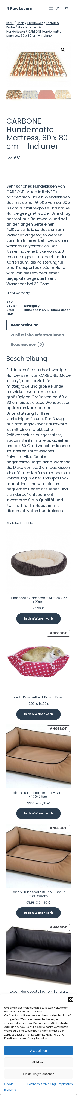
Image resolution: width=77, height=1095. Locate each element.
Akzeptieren (38, 1050)
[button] (70, 999)
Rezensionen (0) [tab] (27, 344)
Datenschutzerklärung (41, 1084)
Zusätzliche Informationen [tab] (37, 334)
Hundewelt (35, 23)
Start (10, 23)
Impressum (65, 1084)
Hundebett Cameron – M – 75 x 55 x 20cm (38, 600)
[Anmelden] (57, 8)
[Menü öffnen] (50, 8)
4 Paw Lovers (19, 8)
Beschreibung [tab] (25, 325)
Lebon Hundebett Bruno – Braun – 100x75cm (38, 795)
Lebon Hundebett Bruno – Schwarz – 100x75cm (38, 993)
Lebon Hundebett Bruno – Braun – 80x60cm (38, 894)
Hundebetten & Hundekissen (23, 29)
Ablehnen (38, 1062)
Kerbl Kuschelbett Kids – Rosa (38, 697)
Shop (20, 23)
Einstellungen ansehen (38, 1074)
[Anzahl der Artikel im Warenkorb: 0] (66, 8)
